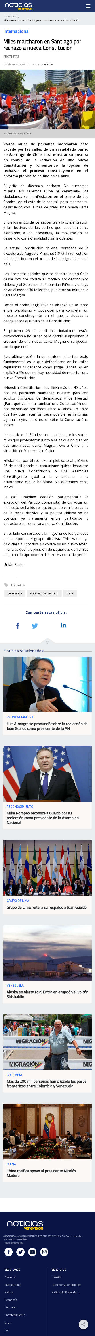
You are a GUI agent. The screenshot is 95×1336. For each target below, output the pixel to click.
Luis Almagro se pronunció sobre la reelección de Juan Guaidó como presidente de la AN (47, 726)
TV (6, 1330)
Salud (7, 1323)
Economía (10, 1300)
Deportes (10, 1307)
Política (8, 1292)
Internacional (9, 16)
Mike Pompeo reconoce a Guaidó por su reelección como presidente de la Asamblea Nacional (43, 817)
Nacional (10, 1277)
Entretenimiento (14, 1315)
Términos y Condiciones (66, 1284)
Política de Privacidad (64, 1292)
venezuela (15, 593)
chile (69, 593)
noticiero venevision (44, 593)
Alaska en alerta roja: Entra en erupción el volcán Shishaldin (47, 994)
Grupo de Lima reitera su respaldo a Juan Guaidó (47, 907)
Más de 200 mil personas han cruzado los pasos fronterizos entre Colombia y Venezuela (46, 1083)
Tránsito (56, 1277)
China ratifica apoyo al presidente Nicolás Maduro (41, 1173)
